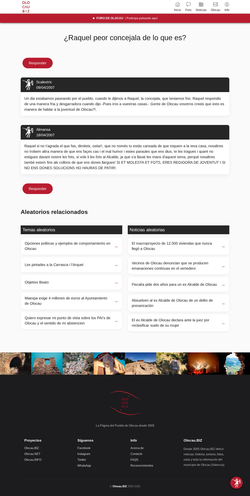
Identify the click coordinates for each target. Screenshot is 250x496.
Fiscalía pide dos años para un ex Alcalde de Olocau (174, 284)
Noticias (201, 10)
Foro (188, 10)
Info (227, 10)
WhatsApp (84, 465)
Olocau (215, 10)
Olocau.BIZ (31, 448)
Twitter (81, 459)
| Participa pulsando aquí (126, 18)
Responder (37, 63)
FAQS (134, 459)
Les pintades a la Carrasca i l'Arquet (54, 265)
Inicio (177, 10)
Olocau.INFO (32, 459)
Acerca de (137, 448)
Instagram (83, 453)
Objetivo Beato (37, 282)
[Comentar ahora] (236, 483)
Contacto (136, 453)
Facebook (83, 448)
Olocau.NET (32, 453)
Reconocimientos (141, 465)
